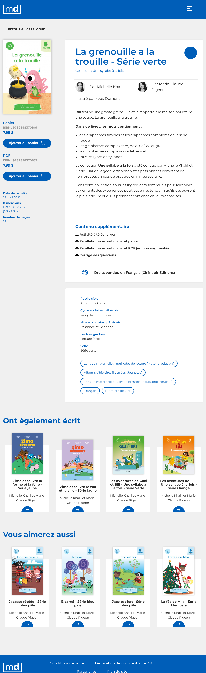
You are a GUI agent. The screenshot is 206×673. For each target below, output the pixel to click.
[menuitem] (190, 53)
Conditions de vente (67, 663)
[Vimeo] (200, 667)
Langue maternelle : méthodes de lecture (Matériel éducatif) (129, 363)
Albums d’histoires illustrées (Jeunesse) (113, 372)
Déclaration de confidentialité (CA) (124, 663)
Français (90, 391)
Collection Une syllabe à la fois (99, 71)
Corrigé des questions (98, 255)
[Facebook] (191, 667)
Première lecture (118, 391)
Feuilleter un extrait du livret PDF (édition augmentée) (125, 248)
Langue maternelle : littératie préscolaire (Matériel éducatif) (128, 382)
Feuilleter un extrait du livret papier (109, 241)
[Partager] (190, 53)
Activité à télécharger (98, 234)
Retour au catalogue (26, 29)
